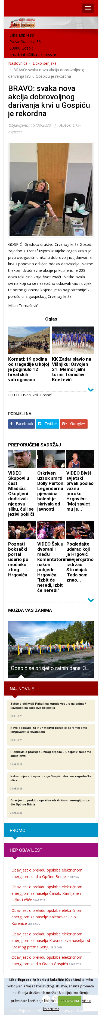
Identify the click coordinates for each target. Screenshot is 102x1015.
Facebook (24, 423)
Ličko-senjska (45, 63)
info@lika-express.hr (38, 54)
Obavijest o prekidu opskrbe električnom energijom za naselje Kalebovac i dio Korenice (46, 917)
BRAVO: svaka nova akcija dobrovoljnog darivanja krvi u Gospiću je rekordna (49, 101)
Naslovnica (17, 63)
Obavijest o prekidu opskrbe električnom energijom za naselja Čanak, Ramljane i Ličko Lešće (46, 893)
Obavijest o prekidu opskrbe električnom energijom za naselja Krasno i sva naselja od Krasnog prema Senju (50, 940)
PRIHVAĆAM (70, 1000)
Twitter (50, 423)
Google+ (77, 423)
